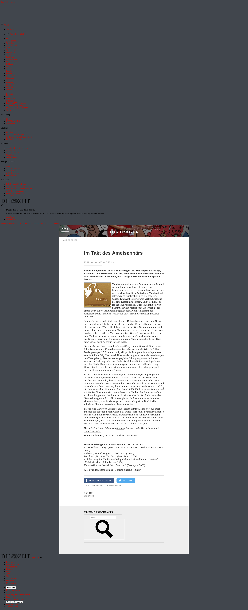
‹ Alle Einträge (69, 240)
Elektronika (89, 496)
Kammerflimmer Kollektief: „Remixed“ (105, 465)
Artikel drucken (114, 486)
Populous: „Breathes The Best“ (100, 456)
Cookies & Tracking (14, 602)
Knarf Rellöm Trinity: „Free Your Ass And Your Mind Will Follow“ (119, 447)
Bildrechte (11, 588)
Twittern (128, 480)
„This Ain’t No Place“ (114, 435)
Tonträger (124, 232)
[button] (5, 25)
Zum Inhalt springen (9, 2)
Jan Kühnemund (95, 486)
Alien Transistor (92, 431)
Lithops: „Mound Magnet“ (98, 453)
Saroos (120, 428)
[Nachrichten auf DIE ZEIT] (15, 202)
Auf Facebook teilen (100, 480)
